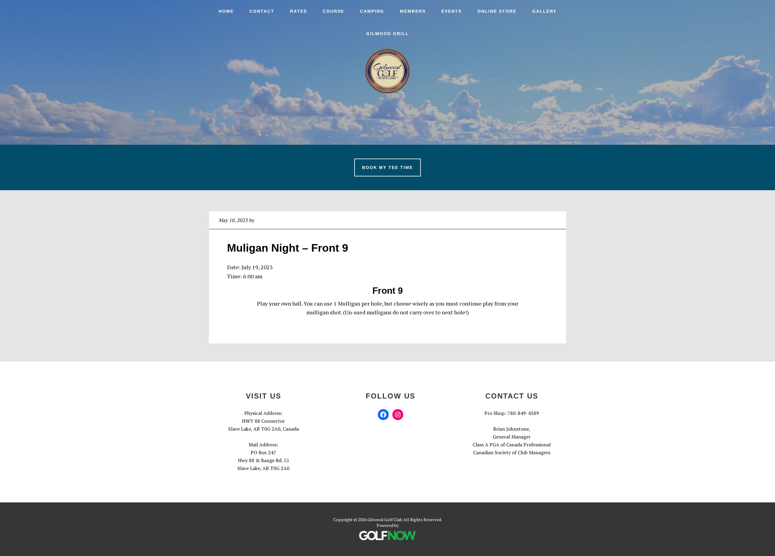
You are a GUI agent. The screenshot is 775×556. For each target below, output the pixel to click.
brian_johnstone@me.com (512, 460)
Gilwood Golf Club (387, 71)
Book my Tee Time (387, 167)
